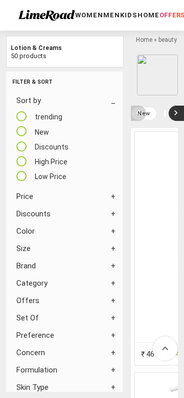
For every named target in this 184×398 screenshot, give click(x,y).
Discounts (33, 213)
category (32, 283)
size (23, 248)
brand (26, 265)
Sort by (28, 100)
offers (27, 300)
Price (24, 196)
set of (27, 317)
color (25, 231)
